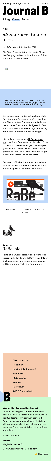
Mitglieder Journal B (12, 445)
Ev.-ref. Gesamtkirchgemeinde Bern (20, 449)
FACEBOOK (26, 210)
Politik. (16, 19)
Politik (6, 29)
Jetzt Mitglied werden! (24, 369)
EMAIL (26, 213)
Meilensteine (19, 378)
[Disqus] (25, 310)
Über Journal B (20, 361)
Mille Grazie (21, 146)
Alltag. (6, 19)
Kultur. (25, 19)
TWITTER (41, 210)
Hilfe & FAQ (18, 374)
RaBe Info (11, 47)
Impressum (18, 387)
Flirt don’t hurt (25, 163)
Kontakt (17, 383)
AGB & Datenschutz (23, 391)
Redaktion (18, 365)
